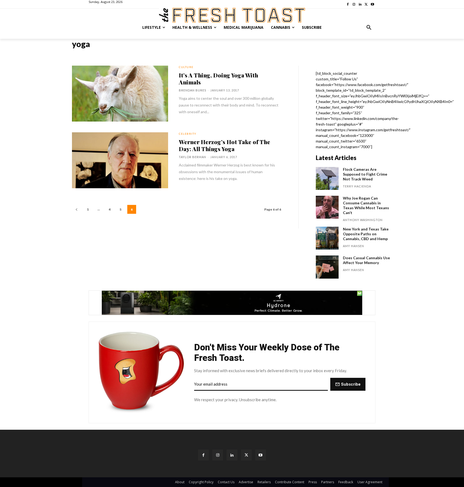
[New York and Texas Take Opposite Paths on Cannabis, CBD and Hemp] (327, 238)
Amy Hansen (353, 246)
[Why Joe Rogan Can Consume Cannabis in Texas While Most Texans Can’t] (327, 207)
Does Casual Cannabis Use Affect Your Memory (366, 260)
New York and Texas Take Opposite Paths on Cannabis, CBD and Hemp (366, 234)
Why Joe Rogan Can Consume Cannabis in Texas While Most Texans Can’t (366, 205)
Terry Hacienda (357, 186)
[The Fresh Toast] (232, 15)
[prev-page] (76, 209)
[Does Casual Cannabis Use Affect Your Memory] (327, 266)
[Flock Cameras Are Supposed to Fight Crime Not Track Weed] (327, 178)
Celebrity (188, 133)
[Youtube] (260, 455)
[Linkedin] (232, 455)
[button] (369, 27)
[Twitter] (246, 455)
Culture (186, 67)
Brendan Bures (192, 90)
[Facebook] (203, 455)
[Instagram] (217, 455)
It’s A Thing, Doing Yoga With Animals (218, 78)
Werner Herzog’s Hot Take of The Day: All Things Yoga (224, 145)
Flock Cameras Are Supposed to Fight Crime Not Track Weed (365, 174)
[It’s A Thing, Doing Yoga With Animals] (120, 94)
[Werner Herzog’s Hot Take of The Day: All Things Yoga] (120, 160)
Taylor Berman (192, 157)
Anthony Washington (363, 220)
